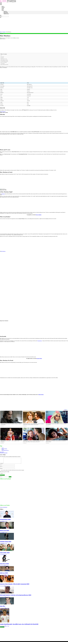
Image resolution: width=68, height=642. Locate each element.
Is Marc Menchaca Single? (4, 61)
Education (2, 57)
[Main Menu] (1, 3)
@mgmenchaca (39, 340)
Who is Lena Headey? (4, 62)
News (3, 9)
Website (1, 468)
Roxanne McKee (39, 358)
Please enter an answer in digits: (4, 471)
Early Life (2, 56)
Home (3, 6)
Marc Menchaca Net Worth (4, 64)
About (3, 10)
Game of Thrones (4, 448)
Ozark (3, 449)
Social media (3, 63)
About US (5, 11)
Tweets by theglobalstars (3, 507)
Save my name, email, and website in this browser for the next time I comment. (12, 470)
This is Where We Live (5, 450)
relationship (3, 193)
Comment (1, 463)
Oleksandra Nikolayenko (3, 452)
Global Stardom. (41, 394)
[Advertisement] (28, 24)
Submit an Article (6, 13)
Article (3, 8)
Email (1, 466)
